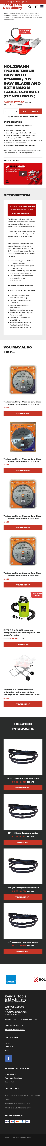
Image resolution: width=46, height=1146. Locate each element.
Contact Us (9, 1047)
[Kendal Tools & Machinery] (12, 7)
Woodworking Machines (19, 13)
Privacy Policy (10, 1074)
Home (6, 13)
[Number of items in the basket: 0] (36, 6)
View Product (23, 414)
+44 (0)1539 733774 (15, 2)
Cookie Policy (10, 1082)
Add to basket (30, 111)
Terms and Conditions (13, 1078)
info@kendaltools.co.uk (31, 2)
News (7, 1050)
